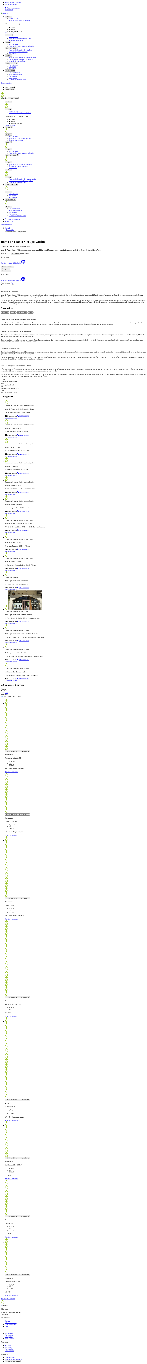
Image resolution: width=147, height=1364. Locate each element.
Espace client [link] (24, 253)
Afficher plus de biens (8, 1299)
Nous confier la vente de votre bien (20, 20)
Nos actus (8, 1345)
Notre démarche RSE (15, 74)
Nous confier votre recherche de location (21, 46)
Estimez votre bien (10, 1323)
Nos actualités (13, 65)
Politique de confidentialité (13, 1359)
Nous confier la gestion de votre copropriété (22, 57)
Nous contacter (9, 1351)
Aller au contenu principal (13, 2)
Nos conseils (13, 53)
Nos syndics (8, 1337)
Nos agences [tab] (5, 269)
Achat (19, 696)
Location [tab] (12, 312)
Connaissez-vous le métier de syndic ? (21, 59)
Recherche (4, 694)
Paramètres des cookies (13, 1361)
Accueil (7, 228)
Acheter (7, 1321)
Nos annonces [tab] (6, 271)
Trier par (3, 689)
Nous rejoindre (9, 1338)
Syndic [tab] (31, 312)
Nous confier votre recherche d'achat (20, 38)
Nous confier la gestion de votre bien (20, 50)
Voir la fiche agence (11, 418)
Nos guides (12, 67)
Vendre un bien (13, 18)
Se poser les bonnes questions (18, 52)
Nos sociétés (13, 76)
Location (12, 696)
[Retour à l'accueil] (4, 13)
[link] (10, 87)
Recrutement (9, 10)
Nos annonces (13, 37)
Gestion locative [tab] (22, 312)
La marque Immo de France (17, 79)
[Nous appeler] (12, 283)
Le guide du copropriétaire (17, 61)
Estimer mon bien (10, 33)
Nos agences (13, 78)
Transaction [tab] (5, 312)
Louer (7, 1326)
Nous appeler (15, 253)
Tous (5, 696)
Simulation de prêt (10, 1324)
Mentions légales (10, 1357)
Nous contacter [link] (5, 253)
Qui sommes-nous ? (15, 72)
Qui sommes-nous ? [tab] (7, 267)
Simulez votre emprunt (16, 40)
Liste (6, 693)
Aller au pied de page (11, 4)
